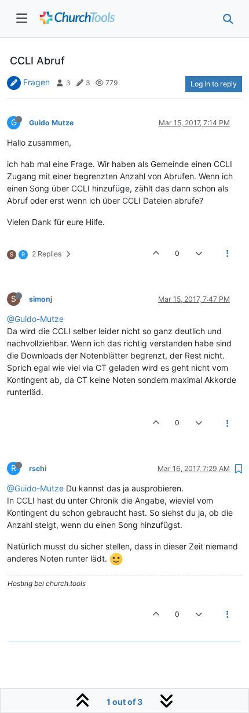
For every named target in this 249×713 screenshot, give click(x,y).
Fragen (36, 82)
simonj (40, 299)
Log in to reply (214, 83)
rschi (37, 468)
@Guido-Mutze (35, 319)
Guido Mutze (51, 122)
